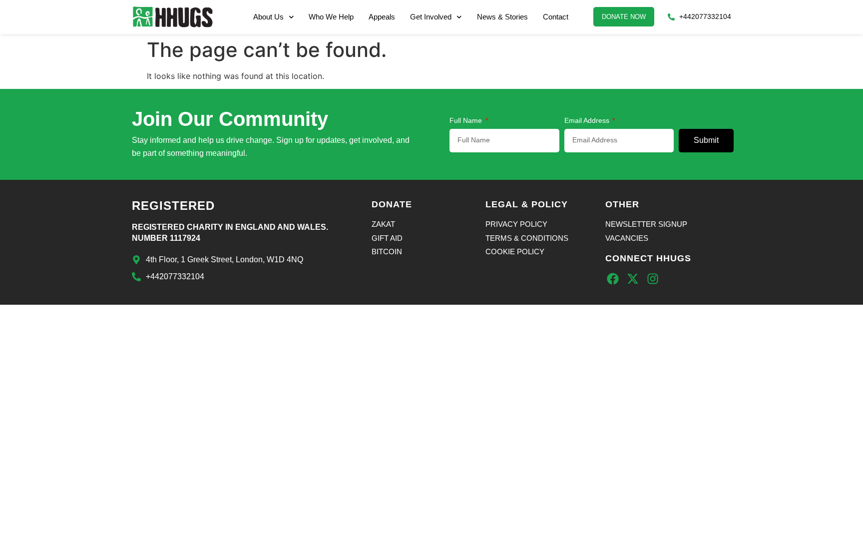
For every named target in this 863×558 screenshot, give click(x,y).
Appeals (382, 16)
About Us (268, 16)
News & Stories (502, 16)
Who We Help (331, 16)
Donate (392, 204)
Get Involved (430, 16)
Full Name (466, 120)
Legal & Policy (526, 204)
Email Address (587, 120)
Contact (555, 16)
